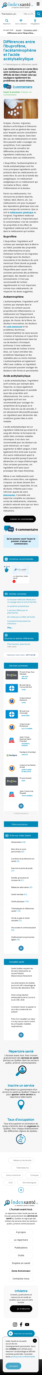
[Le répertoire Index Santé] (20, 570)
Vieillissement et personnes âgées (22, 938)
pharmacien (9, 495)
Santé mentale (19, 894)
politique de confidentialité (23, 1356)
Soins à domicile (13, 1175)
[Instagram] (15, 1324)
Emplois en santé (21, 1263)
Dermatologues (29, 1182)
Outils (21, 1255)
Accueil (18, 30)
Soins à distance (21, 24)
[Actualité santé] (21, 1035)
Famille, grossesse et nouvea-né (20, 879)
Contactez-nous (21, 1278)
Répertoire (7, 24)
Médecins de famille (22, 1160)
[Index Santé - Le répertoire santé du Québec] (17, 5)
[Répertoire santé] (21, 1190)
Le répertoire (21, 1239)
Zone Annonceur (21, 1270)
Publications (21, 1247)
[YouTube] (27, 1324)
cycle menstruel (14, 326)
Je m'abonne (23, 1308)
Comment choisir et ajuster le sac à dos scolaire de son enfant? (23, 1009)
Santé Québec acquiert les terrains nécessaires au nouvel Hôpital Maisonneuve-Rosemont (22, 972)
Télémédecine (22, 1167)
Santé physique (20, 901)
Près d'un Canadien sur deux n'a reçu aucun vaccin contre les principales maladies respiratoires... (23, 1023)
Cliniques (34, 1175)
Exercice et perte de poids (22, 869)
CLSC (11, 1182)
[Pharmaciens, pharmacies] (21, 806)
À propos (21, 1232)
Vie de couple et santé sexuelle (20, 919)
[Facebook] (21, 1324)
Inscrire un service (23, 1333)
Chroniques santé (30, 30)
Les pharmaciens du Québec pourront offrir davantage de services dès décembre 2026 (23, 985)
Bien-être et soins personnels (18, 850)
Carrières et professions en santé (22, 859)
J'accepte (13, 1366)
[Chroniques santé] (21, 948)
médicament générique (21, 212)
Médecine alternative (21, 887)
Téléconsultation (19, 824)
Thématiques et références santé (21, 64)
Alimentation (18, 842)
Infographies (35, 24)
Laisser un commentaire (21, 519)
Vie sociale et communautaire (23, 928)
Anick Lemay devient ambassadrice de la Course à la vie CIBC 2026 (23, 997)
